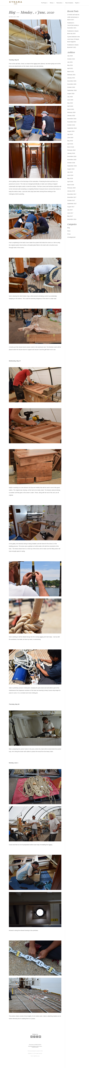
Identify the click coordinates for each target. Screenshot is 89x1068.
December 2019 (71, 118)
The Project (44, 2)
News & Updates (69, 2)
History (51, 2)
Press (69, 234)
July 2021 (70, 62)
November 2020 (71, 84)
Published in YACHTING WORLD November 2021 (73, 25)
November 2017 (71, 197)
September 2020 (72, 90)
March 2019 (70, 147)
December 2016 (71, 219)
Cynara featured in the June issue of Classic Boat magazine (73, 39)
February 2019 (71, 150)
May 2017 (70, 216)
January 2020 (71, 115)
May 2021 (70, 65)
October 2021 (71, 59)
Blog (68, 227)
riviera (11, 16)
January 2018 (71, 191)
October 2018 (71, 162)
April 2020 (70, 106)
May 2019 (70, 140)
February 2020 (71, 112)
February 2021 (71, 74)
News (68, 231)
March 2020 (70, 109)
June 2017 (70, 213)
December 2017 (71, 194)
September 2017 (72, 203)
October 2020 (71, 87)
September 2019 (72, 128)
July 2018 (70, 172)
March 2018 (70, 184)
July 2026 (70, 56)
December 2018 (71, 156)
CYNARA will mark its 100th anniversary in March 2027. (73, 17)
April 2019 (70, 144)
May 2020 (70, 103)
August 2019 (70, 131)
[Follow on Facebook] (34, 1037)
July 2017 (70, 210)
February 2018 (71, 188)
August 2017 (70, 206)
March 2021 (70, 71)
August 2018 (70, 169)
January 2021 (71, 78)
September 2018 (72, 166)
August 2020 (70, 93)
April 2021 (70, 68)
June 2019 (70, 137)
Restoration (59, 2)
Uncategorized (71, 237)
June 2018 (70, 175)
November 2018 (71, 159)
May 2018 (70, 178)
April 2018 (70, 181)
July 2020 (70, 96)
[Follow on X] (37, 1037)
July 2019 (70, 134)
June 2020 (70, 100)
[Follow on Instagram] (31, 1037)
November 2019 (71, 122)
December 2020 (71, 81)
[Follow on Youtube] (40, 1037)
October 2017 (71, 200)
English (77, 2)
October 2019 (71, 125)
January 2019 (71, 153)
